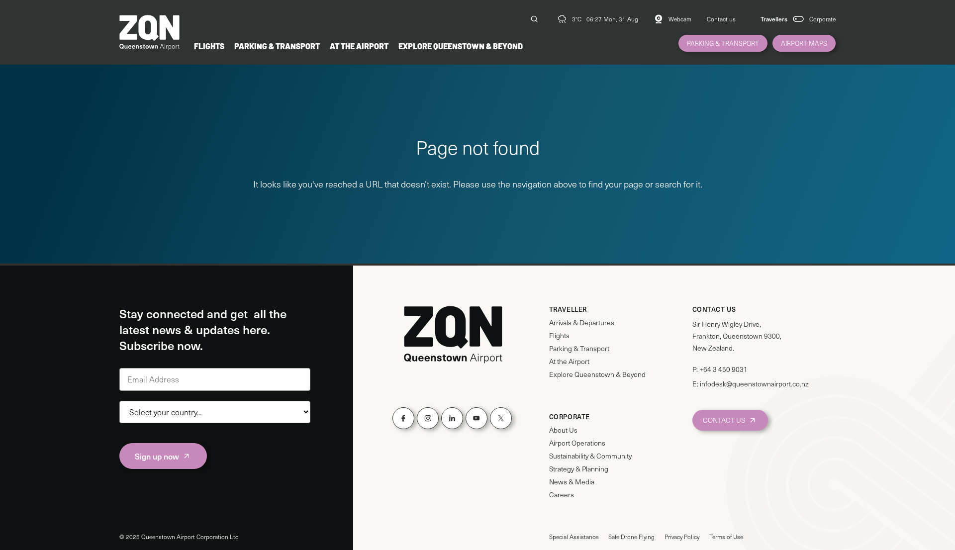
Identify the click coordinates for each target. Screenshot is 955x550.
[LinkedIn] (452, 418)
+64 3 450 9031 (723, 369)
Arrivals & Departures (581, 322)
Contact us (721, 19)
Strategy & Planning (578, 468)
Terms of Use (726, 536)
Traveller (568, 309)
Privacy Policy (682, 536)
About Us (563, 430)
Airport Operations (577, 443)
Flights (209, 45)
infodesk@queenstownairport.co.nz (754, 383)
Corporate (822, 19)
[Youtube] (476, 418)
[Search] (534, 18)
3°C (576, 19)
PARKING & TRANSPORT (723, 43)
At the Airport (359, 45)
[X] (501, 418)
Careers (561, 494)
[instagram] (428, 418)
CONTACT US (724, 420)
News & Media (571, 481)
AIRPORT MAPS (804, 43)
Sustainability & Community (590, 456)
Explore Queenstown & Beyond (460, 45)
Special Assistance (573, 536)
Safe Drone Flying (631, 536)
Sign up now (157, 456)
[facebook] (403, 418)
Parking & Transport (277, 45)
